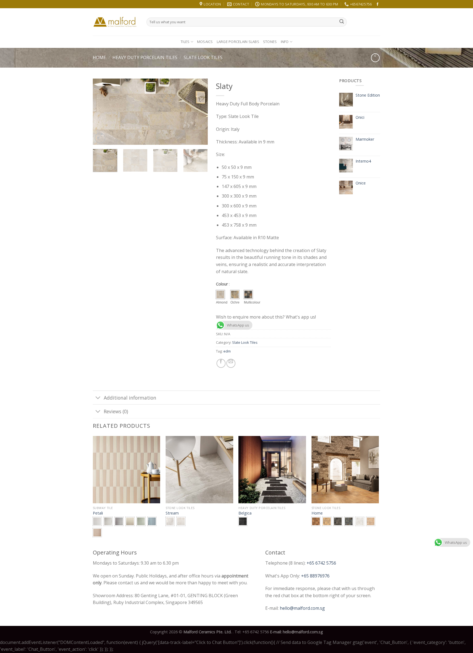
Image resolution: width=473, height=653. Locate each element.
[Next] (198, 112)
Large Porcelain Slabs (238, 41)
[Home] (345, 470)
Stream (172, 513)
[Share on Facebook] (221, 363)
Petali (98, 513)
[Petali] (126, 470)
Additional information (130, 397)
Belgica (245, 513)
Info (285, 41)
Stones (270, 41)
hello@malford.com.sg (302, 608)
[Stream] (199, 470)
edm (227, 351)
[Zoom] (100, 138)
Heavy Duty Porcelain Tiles (145, 57)
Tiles (185, 41)
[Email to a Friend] (230, 363)
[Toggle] (98, 398)
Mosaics (205, 41)
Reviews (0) (116, 411)
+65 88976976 (315, 576)
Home (99, 57)
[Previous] (102, 112)
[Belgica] (272, 470)
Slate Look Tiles (203, 57)
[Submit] (341, 22)
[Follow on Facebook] (377, 4)
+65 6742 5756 (321, 563)
